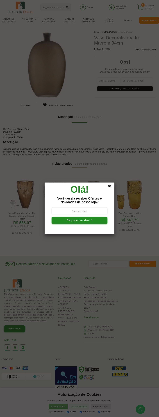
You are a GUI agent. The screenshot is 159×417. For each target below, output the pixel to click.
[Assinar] (79, 220)
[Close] (111, 187)
